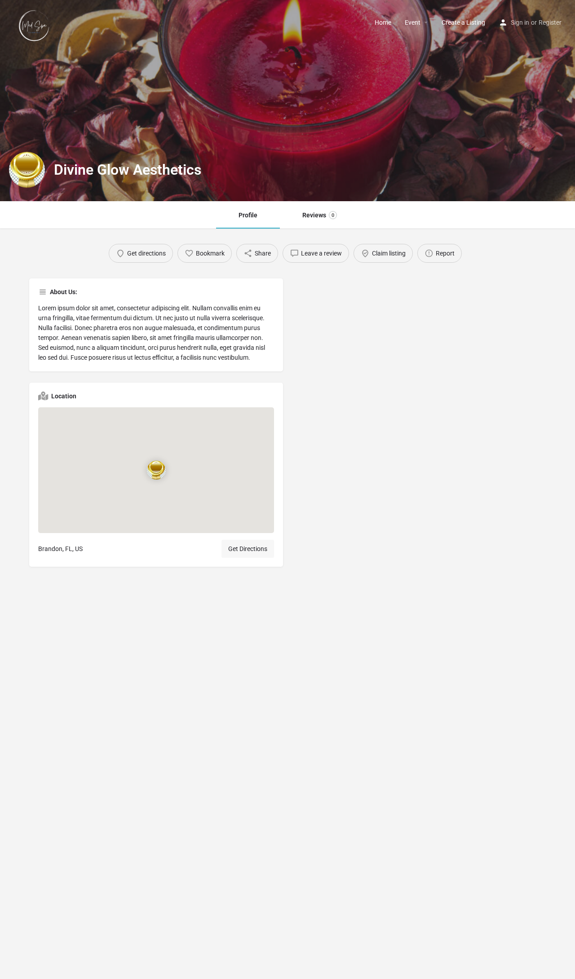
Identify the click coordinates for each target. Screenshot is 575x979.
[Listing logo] (27, 170)
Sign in (520, 22)
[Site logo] (35, 22)
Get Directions (247, 548)
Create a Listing (463, 22)
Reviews (318, 215)
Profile (248, 215)
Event (412, 22)
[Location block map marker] (156, 470)
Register (550, 22)
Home (383, 22)
